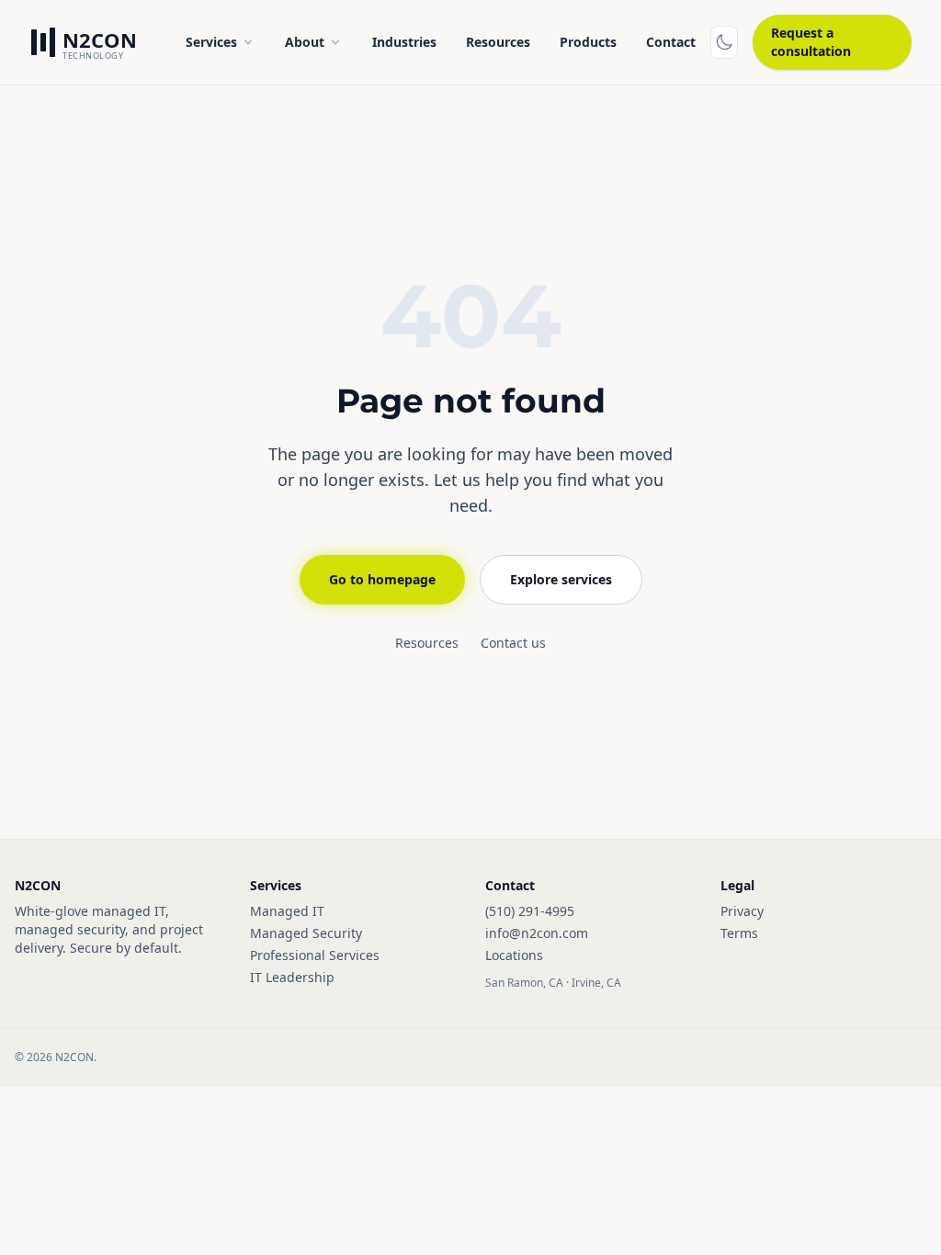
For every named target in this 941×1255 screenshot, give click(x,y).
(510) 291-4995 (529, 911)
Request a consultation (811, 42)
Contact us (513, 642)
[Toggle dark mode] (724, 42)
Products (588, 42)
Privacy (742, 911)
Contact (671, 42)
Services (211, 42)
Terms (739, 933)
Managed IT (287, 911)
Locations (514, 955)
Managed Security (306, 933)
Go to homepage (382, 579)
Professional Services (315, 955)
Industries (404, 42)
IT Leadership (292, 977)
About (304, 42)
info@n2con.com (536, 933)
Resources (498, 42)
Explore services (561, 579)
